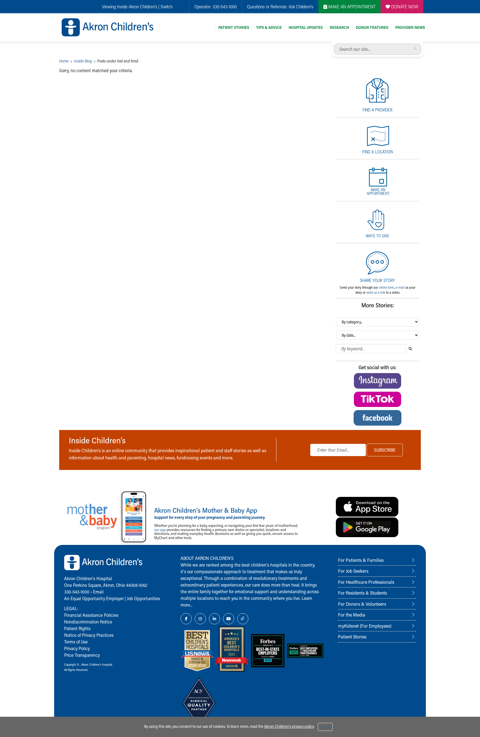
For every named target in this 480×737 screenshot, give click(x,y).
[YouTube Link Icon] (228, 618)
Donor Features (372, 27)
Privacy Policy (77, 648)
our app (160, 529)
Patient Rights (77, 628)
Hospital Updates (306, 27)
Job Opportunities (143, 598)
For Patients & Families (361, 560)
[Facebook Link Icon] (186, 618)
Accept (325, 727)
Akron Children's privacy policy (289, 726)
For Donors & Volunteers (362, 604)
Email (98, 592)
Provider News (410, 27)
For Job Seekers (353, 571)
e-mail (400, 287)
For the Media (351, 615)
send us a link (375, 292)
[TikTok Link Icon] (242, 618)
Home (64, 61)
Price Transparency (82, 655)
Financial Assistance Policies (91, 615)
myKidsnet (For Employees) (364, 626)
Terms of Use (76, 642)
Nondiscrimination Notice (88, 622)
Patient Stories (233, 27)
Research (339, 27)
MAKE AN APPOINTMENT (351, 6)
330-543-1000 (224, 6)
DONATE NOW (404, 6)
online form (386, 287)
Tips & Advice (269, 27)
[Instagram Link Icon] (200, 618)
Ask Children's (301, 6)
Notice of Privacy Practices (89, 635)
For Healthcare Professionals (366, 582)
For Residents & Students (362, 593)
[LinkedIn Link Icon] (214, 618)
